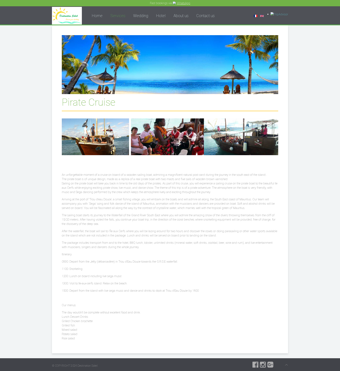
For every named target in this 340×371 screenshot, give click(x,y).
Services (117, 15)
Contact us (205, 15)
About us (181, 15)
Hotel (161, 15)
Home (97, 15)
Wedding (140, 15)
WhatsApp (183, 3)
